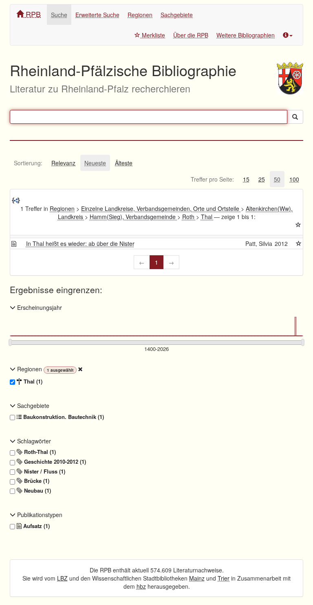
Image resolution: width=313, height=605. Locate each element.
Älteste (123, 163)
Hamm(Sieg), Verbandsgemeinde (133, 217)
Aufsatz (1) (36, 526)
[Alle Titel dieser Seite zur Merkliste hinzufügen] (298, 225)
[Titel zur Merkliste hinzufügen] (299, 243)
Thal (207, 217)
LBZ (62, 578)
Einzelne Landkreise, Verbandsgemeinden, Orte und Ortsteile (161, 208)
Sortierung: (28, 163)
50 (277, 179)
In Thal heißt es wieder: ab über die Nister (80, 243)
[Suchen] (295, 117)
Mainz (197, 578)
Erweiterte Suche (97, 15)
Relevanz (63, 163)
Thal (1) (32, 381)
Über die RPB (190, 35)
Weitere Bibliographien (245, 35)
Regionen (140, 15)
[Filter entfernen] (80, 369)
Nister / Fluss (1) (43, 471)
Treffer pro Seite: (212, 179)
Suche (59, 15)
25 (261, 179)
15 (246, 179)
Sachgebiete (177, 15)
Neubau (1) (36, 490)
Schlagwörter (33, 441)
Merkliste (152, 35)
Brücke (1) (35, 480)
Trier (223, 578)
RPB (32, 14)
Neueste (95, 163)
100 (294, 179)
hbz (141, 586)
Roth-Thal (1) (39, 452)
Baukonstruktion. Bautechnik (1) (63, 417)
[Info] (288, 35)
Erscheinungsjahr (38, 307)
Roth (189, 217)
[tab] (28, 163)
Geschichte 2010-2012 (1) (54, 461)
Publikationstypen (38, 515)
